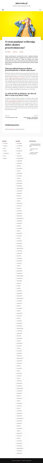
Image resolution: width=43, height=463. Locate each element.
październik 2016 (20, 388)
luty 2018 (18, 348)
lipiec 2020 (19, 283)
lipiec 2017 (19, 365)
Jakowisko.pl (21, 3)
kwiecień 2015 (19, 433)
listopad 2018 (19, 325)
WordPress (18, 460)
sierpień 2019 (19, 303)
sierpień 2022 (19, 223)
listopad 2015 (19, 415)
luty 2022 (18, 238)
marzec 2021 (19, 263)
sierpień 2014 (19, 453)
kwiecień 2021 (19, 260)
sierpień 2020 (19, 280)
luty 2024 (18, 178)
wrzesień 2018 (19, 330)
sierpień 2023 (19, 193)
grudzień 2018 (19, 323)
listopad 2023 (19, 185)
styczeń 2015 (19, 440)
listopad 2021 (19, 245)
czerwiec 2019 (19, 308)
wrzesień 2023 (19, 190)
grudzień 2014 (19, 443)
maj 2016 (18, 400)
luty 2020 (18, 288)
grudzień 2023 (19, 183)
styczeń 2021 (19, 268)
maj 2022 (18, 230)
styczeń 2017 (19, 380)
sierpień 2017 (19, 363)
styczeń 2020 (19, 290)
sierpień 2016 (19, 393)
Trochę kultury (6, 153)
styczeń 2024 (19, 180)
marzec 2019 (19, 315)
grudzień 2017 (19, 353)
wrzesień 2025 (19, 145)
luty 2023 (18, 208)
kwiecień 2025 (19, 150)
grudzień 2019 (19, 293)
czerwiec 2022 (19, 228)
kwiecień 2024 (19, 173)
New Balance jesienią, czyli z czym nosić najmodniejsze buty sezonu (35, 145)
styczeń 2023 (19, 210)
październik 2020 (20, 275)
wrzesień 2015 (19, 420)
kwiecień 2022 (19, 233)
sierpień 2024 (19, 163)
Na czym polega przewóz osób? (11, 117)
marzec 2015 (19, 435)
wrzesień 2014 (19, 450)
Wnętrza (5, 158)
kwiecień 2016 (19, 403)
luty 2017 (18, 378)
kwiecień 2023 (19, 203)
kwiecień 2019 (19, 313)
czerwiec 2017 (19, 368)
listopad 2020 (19, 273)
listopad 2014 (19, 445)
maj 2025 (18, 148)
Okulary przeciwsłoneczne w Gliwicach (17, 78)
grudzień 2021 (19, 243)
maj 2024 (18, 170)
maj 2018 (18, 340)
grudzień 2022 (19, 213)
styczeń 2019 (19, 320)
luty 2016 (18, 408)
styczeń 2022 (19, 240)
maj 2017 (18, 370)
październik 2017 (20, 358)
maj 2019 (18, 310)
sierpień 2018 (19, 333)
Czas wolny (5, 143)
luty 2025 (18, 153)
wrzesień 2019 (19, 300)
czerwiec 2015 (19, 428)
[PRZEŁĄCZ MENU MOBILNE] (3, 9)
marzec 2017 (19, 375)
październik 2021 (20, 248)
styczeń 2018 (19, 350)
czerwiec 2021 (19, 258)
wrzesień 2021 (19, 250)
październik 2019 (20, 298)
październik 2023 (20, 188)
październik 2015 (20, 418)
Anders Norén (28, 460)
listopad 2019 (19, 295)
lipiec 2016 (19, 395)
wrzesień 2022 (19, 220)
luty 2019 (18, 318)
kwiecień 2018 (19, 343)
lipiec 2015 (19, 425)
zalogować (11, 129)
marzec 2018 (19, 345)
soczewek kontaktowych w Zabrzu (14, 101)
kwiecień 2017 (19, 373)
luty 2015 (18, 438)
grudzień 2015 (19, 413)
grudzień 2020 (19, 270)
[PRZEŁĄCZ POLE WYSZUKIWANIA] (40, 9)
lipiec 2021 (19, 255)
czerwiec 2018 (19, 338)
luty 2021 (18, 265)
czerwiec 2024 (19, 168)
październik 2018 (20, 328)
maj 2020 (18, 285)
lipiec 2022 (19, 225)
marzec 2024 (19, 175)
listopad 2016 (19, 385)
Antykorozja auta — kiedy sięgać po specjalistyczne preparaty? (30, 118)
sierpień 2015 (19, 423)
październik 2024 (20, 158)
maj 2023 (18, 200)
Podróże (5, 150)
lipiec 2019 (19, 305)
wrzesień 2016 (19, 390)
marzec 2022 (19, 235)
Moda (4, 148)
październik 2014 (20, 448)
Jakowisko (5, 145)
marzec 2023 (19, 205)
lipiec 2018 (19, 335)
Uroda (4, 155)
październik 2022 (20, 218)
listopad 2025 (19, 143)
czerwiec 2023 (19, 198)
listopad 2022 (19, 215)
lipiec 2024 (19, 165)
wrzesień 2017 (19, 360)
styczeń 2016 (19, 410)
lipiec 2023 (19, 195)
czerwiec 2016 (19, 398)
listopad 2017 (19, 355)
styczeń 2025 (19, 155)
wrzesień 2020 (19, 278)
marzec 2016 (19, 405)
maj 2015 (18, 430)
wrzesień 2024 (19, 160)
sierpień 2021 (19, 253)
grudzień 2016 (19, 383)
